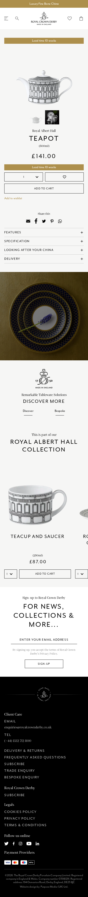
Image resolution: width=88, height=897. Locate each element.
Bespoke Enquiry (22, 777)
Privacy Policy (19, 818)
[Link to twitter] (6, 843)
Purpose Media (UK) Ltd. (54, 886)
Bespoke (60, 411)
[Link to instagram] (20, 843)
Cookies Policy (20, 812)
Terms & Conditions (25, 825)
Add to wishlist (13, 198)
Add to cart (44, 188)
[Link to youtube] (28, 843)
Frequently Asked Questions (35, 757)
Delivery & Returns (24, 751)
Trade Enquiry (19, 771)
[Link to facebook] (14, 843)
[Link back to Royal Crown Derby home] (44, 18)
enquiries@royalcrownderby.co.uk (27, 727)
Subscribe (14, 764)
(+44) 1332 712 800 (17, 741)
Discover (28, 411)
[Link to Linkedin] (37, 843)
